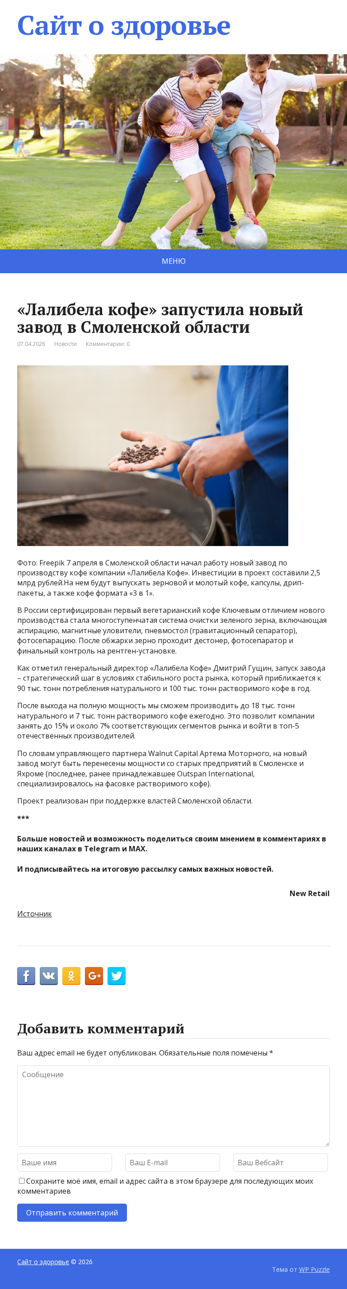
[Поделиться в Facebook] (26, 976)
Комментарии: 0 (108, 344)
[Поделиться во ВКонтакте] (49, 976)
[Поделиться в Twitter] (117, 976)
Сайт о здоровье (123, 25)
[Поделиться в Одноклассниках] (71, 976)
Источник (34, 914)
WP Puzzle (314, 1269)
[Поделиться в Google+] (94, 976)
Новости (65, 344)
